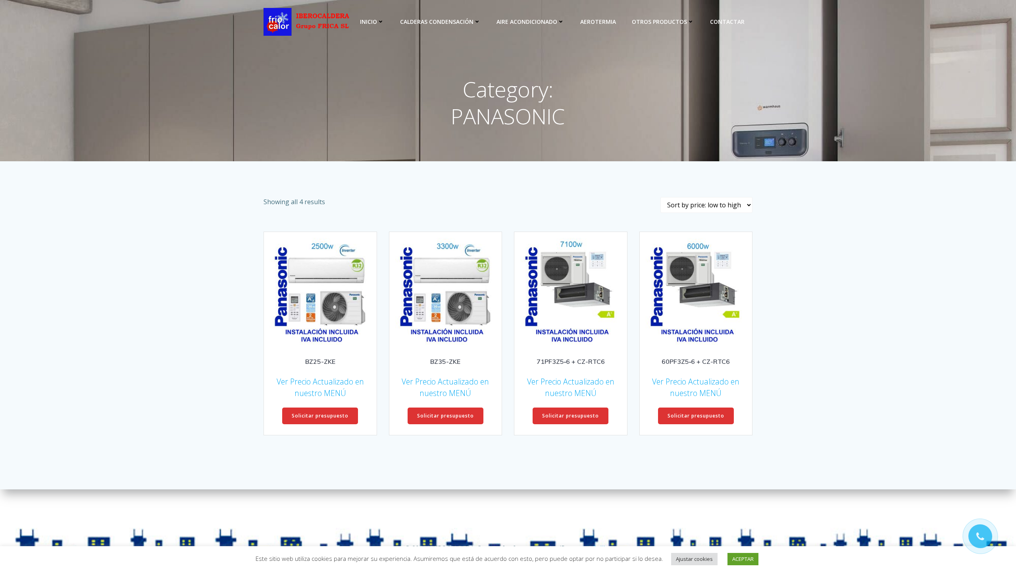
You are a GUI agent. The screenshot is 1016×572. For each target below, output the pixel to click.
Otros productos (659, 21)
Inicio (368, 21)
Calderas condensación (436, 21)
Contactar (727, 21)
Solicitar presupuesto (320, 415)
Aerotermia (598, 21)
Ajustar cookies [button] (694, 558)
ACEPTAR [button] (743, 558)
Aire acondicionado (526, 21)
